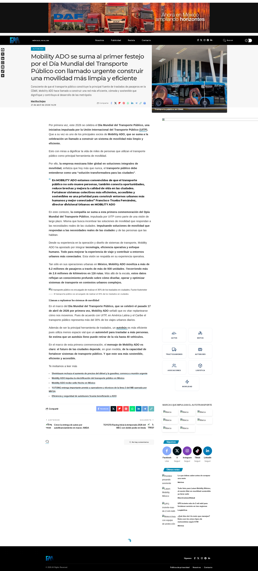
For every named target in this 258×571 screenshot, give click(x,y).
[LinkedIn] (211, 40)
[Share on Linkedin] (132, 103)
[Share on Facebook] (111, 103)
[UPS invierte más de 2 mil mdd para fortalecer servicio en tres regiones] (169, 507)
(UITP (142, 129)
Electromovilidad (186, 498)
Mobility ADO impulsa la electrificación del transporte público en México (88, 378)
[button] (231, 40)
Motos (181, 482)
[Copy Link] (140, 103)
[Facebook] (198, 40)
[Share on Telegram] (136, 103)
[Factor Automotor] (50, 558)
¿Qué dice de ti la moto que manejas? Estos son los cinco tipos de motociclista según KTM (194, 519)
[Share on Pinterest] (124, 103)
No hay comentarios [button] (140, 442)
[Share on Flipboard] (119, 103)
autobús (122, 327)
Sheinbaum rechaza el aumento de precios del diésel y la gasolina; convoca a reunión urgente (99, 373)
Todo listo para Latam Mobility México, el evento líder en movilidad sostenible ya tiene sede (194, 491)
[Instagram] (204, 40)
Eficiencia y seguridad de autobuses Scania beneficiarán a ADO (84, 396)
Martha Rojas (38, 101)
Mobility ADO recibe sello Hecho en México (73, 383)
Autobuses (38, 49)
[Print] (144, 103)
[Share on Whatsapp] (128, 103)
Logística (182, 510)
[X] (201, 40)
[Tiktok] (197, 454)
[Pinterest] (208, 40)
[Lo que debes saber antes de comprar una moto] (169, 479)
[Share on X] (115, 103)
